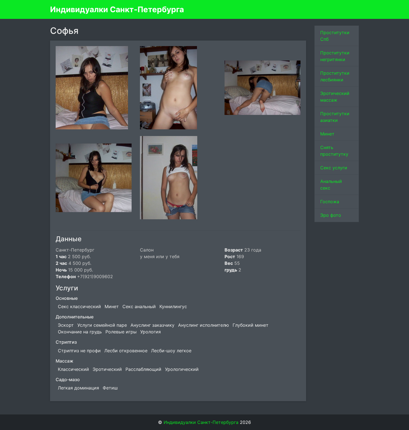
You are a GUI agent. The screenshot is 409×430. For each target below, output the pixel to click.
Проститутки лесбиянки (334, 76)
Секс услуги (333, 167)
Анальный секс (331, 184)
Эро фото (330, 215)
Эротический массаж (334, 96)
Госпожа (329, 201)
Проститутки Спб (334, 36)
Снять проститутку (334, 151)
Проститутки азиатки (334, 117)
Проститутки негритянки (334, 56)
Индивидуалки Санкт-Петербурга (117, 9)
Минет (327, 134)
